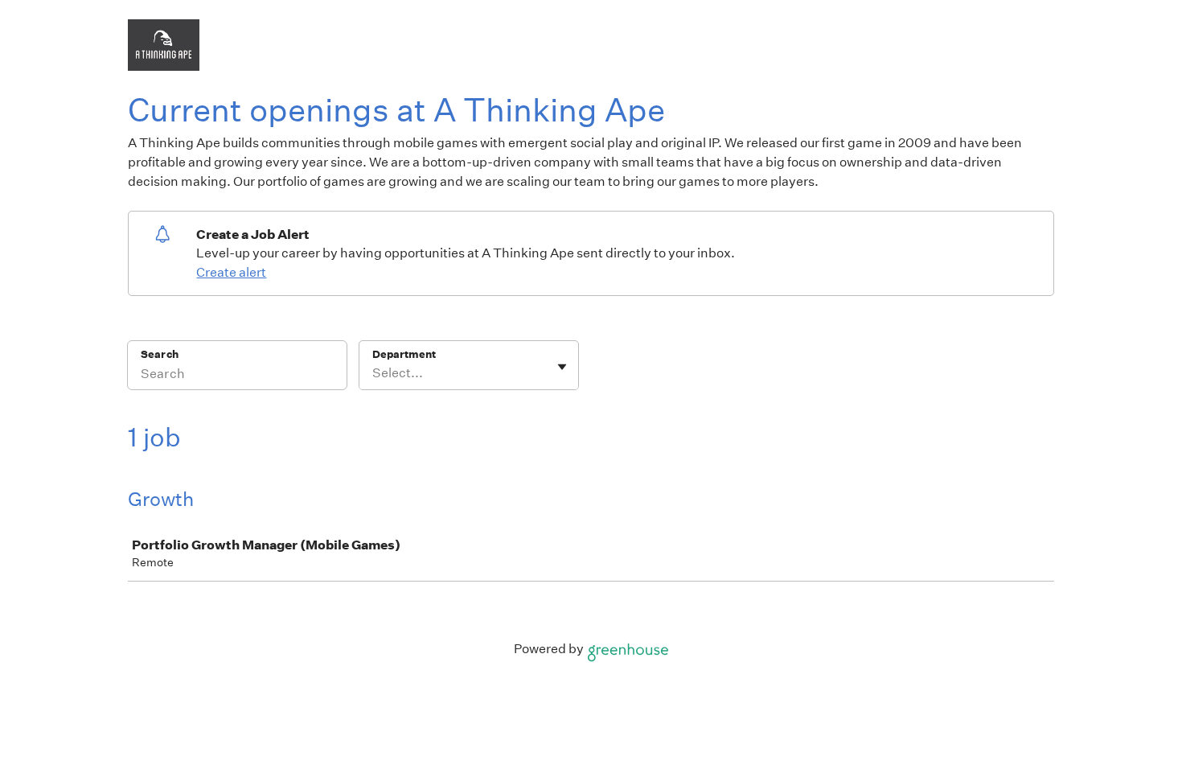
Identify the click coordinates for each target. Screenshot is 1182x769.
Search (160, 354)
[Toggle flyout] (562, 366)
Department (404, 354)
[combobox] (373, 373)
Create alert (231, 272)
